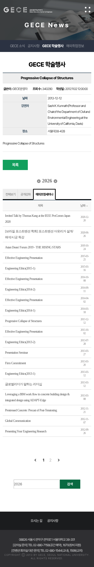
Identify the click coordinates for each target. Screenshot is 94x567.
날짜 (82, 205)
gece (32, 10)
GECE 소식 (17, 46)
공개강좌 (26, 194)
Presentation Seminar (16, 352)
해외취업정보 (75, 46)
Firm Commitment (15, 363)
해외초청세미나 (44, 194)
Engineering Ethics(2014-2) (20, 289)
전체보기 (10, 194)
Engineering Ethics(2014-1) (20, 310)
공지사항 (33, 46)
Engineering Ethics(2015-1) (20, 268)
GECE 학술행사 (52, 46)
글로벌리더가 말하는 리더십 (23, 384)
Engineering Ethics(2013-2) (20, 342)
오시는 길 (36, 521)
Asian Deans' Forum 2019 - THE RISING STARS (33, 247)
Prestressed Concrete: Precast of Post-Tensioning (31, 410)
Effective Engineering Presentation (23, 258)
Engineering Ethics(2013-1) (20, 373)
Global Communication (18, 421)
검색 (70, 484)
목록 (15, 165)
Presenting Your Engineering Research (25, 431)
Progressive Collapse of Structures (23, 321)
